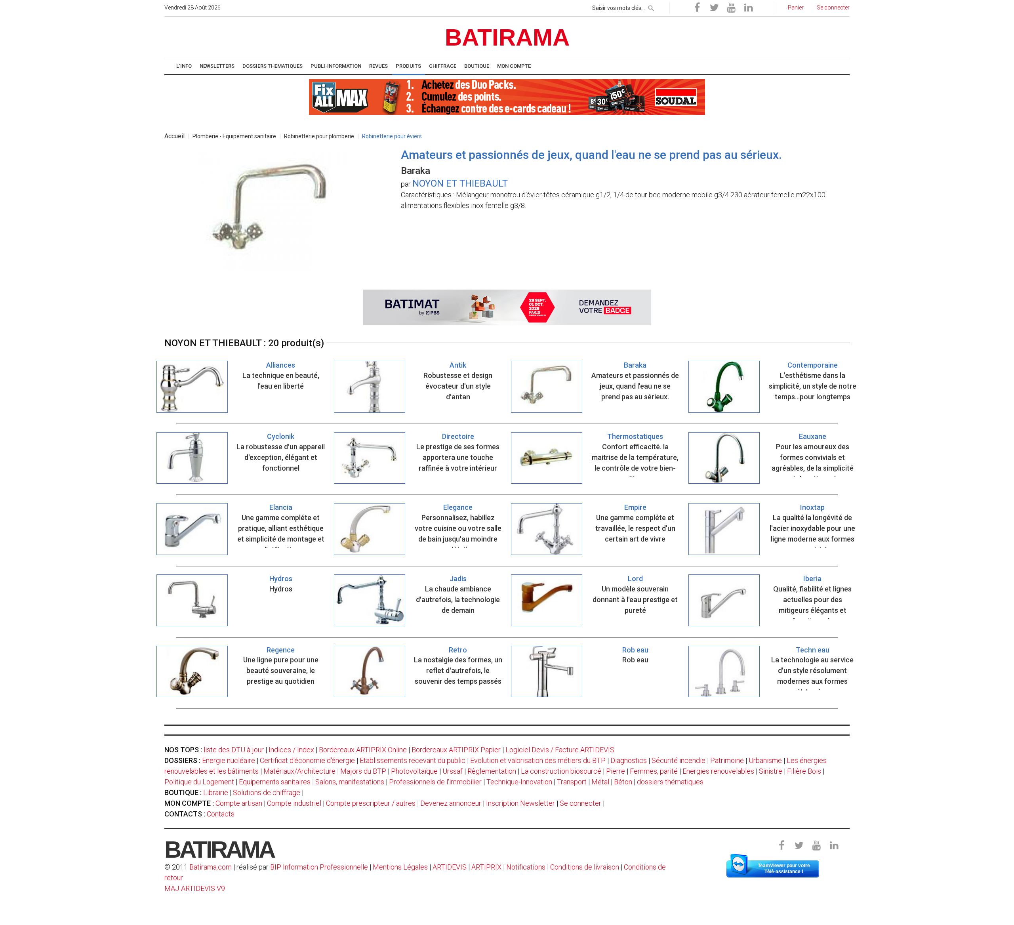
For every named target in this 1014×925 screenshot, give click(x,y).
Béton (623, 782)
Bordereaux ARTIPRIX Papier (456, 750)
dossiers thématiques (670, 782)
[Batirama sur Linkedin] (748, 8)
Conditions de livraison (584, 867)
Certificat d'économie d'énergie (307, 760)
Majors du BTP (363, 771)
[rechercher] (651, 7)
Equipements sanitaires (275, 782)
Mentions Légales (400, 867)
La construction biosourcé (561, 771)
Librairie (215, 792)
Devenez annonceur (450, 803)
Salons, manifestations (349, 782)
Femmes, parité (654, 771)
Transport (572, 782)
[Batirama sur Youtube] (731, 8)
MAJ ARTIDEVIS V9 (194, 888)
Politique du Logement (199, 782)
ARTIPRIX (486, 867)
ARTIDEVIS (450, 867)
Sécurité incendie (678, 760)
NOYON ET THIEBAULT (460, 183)
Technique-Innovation (519, 782)
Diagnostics (628, 760)
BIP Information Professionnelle (319, 867)
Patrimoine (727, 760)
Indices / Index (291, 750)
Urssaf (452, 771)
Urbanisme (765, 760)
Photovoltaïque (414, 771)
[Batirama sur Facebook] (697, 8)
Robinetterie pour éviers (392, 136)
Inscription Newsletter (520, 803)
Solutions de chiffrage (266, 792)
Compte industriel (294, 803)
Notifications (526, 867)
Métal (600, 782)
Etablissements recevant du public (412, 760)
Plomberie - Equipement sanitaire (234, 136)
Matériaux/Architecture (299, 771)
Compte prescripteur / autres (371, 803)
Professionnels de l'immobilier (435, 782)
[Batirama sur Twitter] (714, 8)
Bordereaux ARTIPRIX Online (363, 750)
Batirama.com (210, 867)
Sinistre (770, 771)
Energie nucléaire (228, 760)
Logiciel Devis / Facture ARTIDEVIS (559, 750)
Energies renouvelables (718, 771)
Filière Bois (804, 771)
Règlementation (491, 771)
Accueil (174, 136)
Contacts (220, 814)
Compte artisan (238, 803)
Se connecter (580, 803)
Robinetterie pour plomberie (319, 136)
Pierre (615, 771)
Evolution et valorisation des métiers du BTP (538, 760)
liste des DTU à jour (234, 750)
